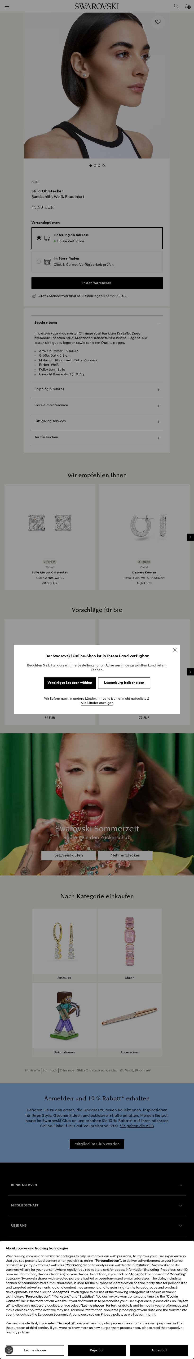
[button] (174, 650)
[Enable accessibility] (9, 1350)
